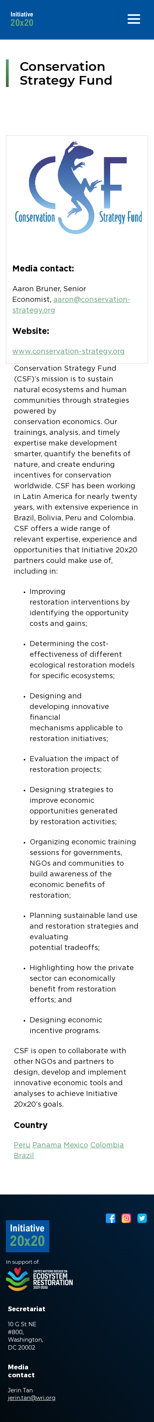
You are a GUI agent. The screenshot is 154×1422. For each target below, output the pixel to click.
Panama (47, 1145)
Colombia (107, 1145)
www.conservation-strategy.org (68, 352)
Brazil (24, 1156)
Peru (22, 1145)
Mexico (76, 1145)
